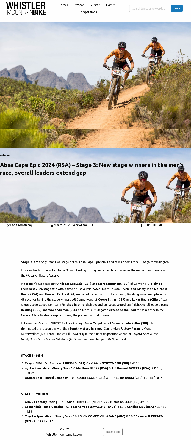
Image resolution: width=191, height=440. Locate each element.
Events (110, 5)
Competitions (88, 12)
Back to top (113, 431)
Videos (95, 5)
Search (177, 8)
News (64, 5)
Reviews (79, 5)
